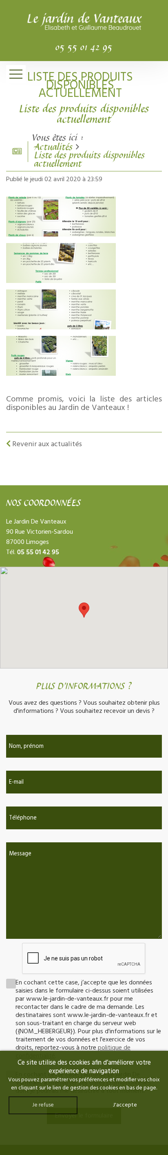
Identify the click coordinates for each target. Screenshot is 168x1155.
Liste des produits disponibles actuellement (89, 160)
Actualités (53, 147)
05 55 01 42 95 (84, 48)
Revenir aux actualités (46, 444)
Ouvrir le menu (16, 74)
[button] (84, 610)
